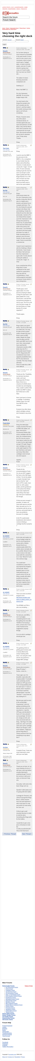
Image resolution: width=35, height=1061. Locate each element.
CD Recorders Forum (12, 993)
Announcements (7, 1034)
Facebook (5, 1042)
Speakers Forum (10, 1009)
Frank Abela (6, 423)
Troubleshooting (7, 1033)
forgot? (22, 39)
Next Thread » (27, 834)
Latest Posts (6, 7)
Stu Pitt (5, 190)
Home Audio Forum (8, 986)
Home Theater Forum (8, 1015)
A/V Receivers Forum (12, 987)
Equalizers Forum (11, 997)
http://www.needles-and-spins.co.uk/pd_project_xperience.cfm (23, 599)
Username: (7, 39)
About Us (4, 1057)
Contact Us (11, 1057)
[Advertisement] (17, 908)
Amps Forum (9, 988)
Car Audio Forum (7, 1016)
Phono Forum (10, 1006)
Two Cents (6, 148)
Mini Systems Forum (11, 1003)
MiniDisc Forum (10, 1002)
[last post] (5, 47)
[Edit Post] (31, 48)
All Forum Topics (7, 1019)
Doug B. (5, 51)
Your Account (6, 1036)
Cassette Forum (10, 990)
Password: (20, 39)
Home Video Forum (8, 1013)
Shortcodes (5, 1031)
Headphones (12, 8)
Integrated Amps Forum (12, 999)
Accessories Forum (8, 1018)
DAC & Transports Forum (13, 994)
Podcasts (24, 8)
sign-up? (10, 39)
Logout (4, 1027)
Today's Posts (29, 986)
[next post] (4, 47)
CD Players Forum (11, 991)
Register (4, 1028)
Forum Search (9, 20)
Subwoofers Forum (11, 1010)
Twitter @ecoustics (7, 1046)
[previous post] (4, 145)
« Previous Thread (9, 834)
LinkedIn (4, 1045)
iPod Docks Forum (11, 1000)
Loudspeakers (19, 7)
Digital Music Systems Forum (14, 1005)
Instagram (5, 1043)
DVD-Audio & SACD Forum (14, 996)
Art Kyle (5, 747)
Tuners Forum (10, 1012)
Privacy (23, 1057)
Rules (4, 1030)
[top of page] (3, 47)
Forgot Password (7, 1025)
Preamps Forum (10, 1007)
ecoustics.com (12, 1054)
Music (18, 8)
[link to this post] (7, 47)
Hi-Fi (12, 7)
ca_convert (6, 536)
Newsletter (17, 1057)
